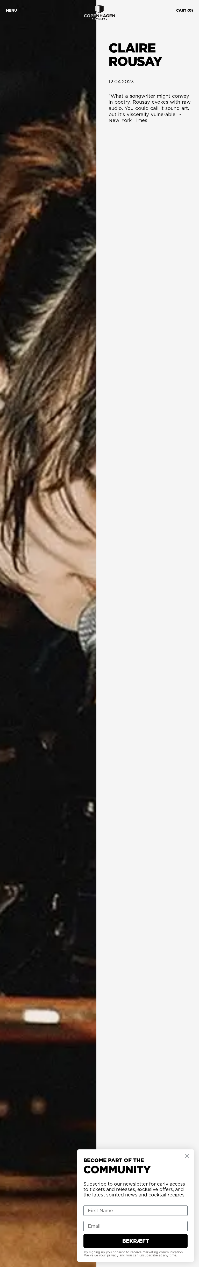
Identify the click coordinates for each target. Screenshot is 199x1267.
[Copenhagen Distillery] (99, 12)
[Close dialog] (187, 1156)
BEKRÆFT (135, 1241)
